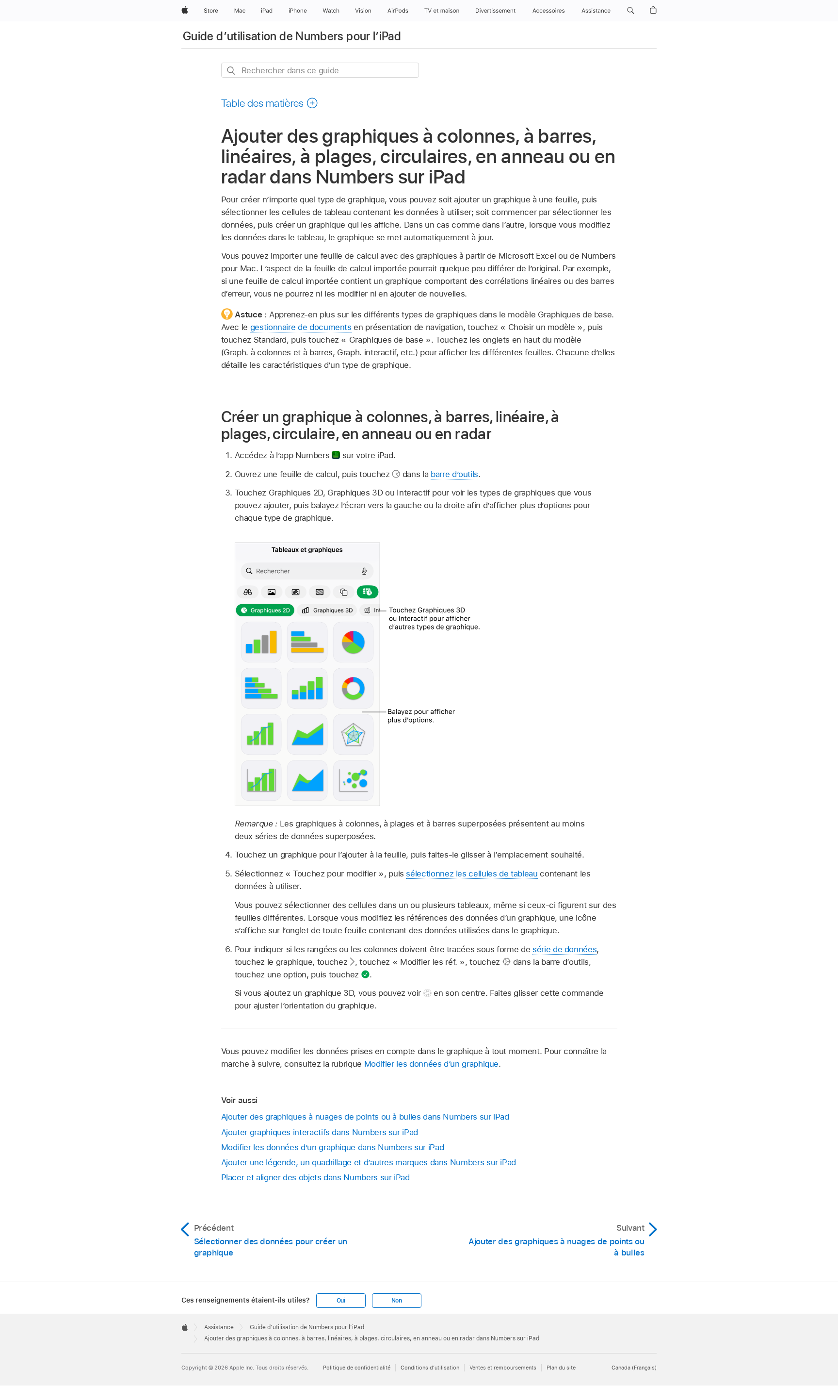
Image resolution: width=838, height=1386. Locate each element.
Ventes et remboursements (502, 1367)
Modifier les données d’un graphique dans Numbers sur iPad (332, 1147)
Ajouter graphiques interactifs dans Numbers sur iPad (319, 1132)
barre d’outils (454, 474)
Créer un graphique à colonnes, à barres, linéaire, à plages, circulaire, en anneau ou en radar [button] (390, 425)
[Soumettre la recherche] (231, 71)
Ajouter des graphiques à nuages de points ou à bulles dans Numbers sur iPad (365, 1117)
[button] (630, 10)
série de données (564, 949)
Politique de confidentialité (356, 1367)
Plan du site (561, 1367)
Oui (341, 1300)
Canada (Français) (634, 1367)
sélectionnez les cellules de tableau (471, 873)
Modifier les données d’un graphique (431, 1064)
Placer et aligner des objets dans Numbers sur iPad (315, 1177)
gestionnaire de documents (301, 327)
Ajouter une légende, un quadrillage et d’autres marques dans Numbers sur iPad (368, 1162)
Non (396, 1300)
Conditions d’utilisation (430, 1367)
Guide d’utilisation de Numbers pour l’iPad (292, 36)
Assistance (219, 1327)
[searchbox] (320, 70)
